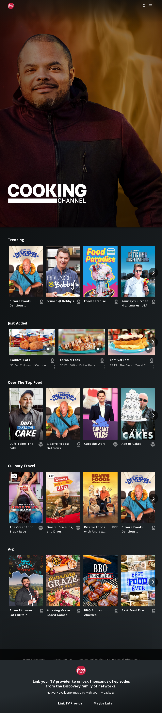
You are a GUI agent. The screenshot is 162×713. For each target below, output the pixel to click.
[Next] (153, 272)
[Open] (151, 6)
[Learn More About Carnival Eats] (54, 367)
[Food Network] (11, 6)
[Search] (142, 6)
